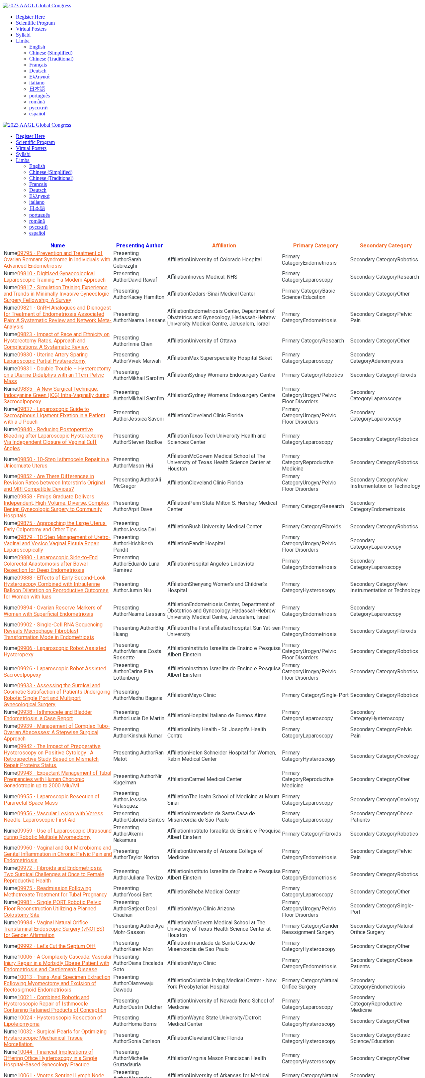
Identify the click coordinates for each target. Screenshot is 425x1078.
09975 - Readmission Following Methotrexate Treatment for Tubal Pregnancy (55, 891)
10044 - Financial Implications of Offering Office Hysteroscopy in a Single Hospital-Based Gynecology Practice (50, 1058)
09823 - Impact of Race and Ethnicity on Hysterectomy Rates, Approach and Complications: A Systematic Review (57, 340)
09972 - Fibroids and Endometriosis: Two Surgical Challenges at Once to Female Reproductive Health (54, 874)
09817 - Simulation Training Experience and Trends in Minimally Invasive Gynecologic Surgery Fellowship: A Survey (56, 293)
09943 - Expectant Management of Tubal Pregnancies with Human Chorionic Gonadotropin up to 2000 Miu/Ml (57, 779)
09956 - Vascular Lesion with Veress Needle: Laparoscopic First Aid (53, 816)
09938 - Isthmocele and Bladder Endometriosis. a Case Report (48, 715)
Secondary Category (386, 245)
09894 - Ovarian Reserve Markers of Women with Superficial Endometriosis (53, 611)
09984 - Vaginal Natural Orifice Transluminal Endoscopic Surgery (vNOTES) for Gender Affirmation (54, 928)
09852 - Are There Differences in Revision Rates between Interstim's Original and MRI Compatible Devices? (54, 482)
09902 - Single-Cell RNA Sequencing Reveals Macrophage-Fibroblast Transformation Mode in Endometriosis (53, 630)
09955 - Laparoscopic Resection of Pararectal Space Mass (52, 799)
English (37, 47)
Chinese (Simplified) (50, 53)
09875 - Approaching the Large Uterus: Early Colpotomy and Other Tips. (55, 526)
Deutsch (37, 70)
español (37, 113)
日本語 (37, 89)
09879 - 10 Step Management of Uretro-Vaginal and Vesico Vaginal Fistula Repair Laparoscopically (57, 543)
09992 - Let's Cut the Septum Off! (56, 946)
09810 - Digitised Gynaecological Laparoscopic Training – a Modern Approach (55, 276)
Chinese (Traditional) (51, 59)
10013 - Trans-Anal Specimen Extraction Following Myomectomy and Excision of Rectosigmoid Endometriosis (57, 983)
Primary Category (315, 245)
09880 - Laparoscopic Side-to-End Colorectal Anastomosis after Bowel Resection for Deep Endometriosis (51, 563)
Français (38, 64)
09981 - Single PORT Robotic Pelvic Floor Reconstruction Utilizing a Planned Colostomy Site (52, 908)
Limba (23, 41)
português (39, 95)
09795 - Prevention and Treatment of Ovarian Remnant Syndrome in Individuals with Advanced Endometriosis (57, 259)
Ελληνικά (39, 76)
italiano (36, 82)
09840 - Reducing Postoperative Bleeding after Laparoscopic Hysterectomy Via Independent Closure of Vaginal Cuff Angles (54, 439)
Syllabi (23, 35)
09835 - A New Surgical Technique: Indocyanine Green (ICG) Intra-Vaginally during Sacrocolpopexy (57, 395)
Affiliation (224, 245)
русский (38, 107)
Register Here (30, 17)
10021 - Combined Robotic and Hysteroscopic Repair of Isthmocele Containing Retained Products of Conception (55, 1003)
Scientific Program (35, 23)
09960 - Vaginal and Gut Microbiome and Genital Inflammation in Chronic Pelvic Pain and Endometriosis (58, 854)
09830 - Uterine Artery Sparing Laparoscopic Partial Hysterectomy (46, 357)
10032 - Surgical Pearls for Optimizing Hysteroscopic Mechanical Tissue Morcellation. (55, 1037)
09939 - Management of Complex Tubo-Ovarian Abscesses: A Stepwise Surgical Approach (57, 732)
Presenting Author (139, 245)
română (37, 101)
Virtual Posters (31, 29)
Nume (57, 245)
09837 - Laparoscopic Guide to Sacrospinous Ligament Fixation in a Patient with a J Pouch (54, 415)
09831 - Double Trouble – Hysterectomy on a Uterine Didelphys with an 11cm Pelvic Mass (57, 374)
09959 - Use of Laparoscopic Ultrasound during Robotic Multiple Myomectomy (58, 834)
